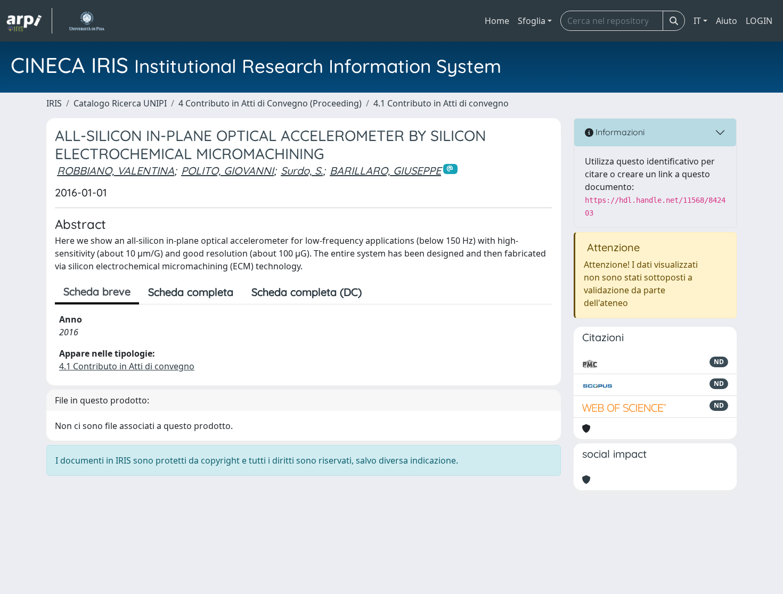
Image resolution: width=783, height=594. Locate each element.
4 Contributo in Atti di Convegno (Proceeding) (270, 103)
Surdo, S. (302, 170)
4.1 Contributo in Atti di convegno (441, 103)
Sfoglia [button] (531, 21)
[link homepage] (29, 21)
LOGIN (759, 21)
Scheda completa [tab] (190, 292)
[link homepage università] (86, 21)
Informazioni (619, 132)
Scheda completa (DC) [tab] (306, 292)
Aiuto (726, 21)
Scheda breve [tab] (96, 291)
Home (497, 21)
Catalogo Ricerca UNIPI (120, 103)
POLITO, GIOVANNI (227, 170)
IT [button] (697, 21)
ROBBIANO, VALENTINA (115, 170)
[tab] (380, 292)
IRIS (54, 103)
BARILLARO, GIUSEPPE (385, 170)
